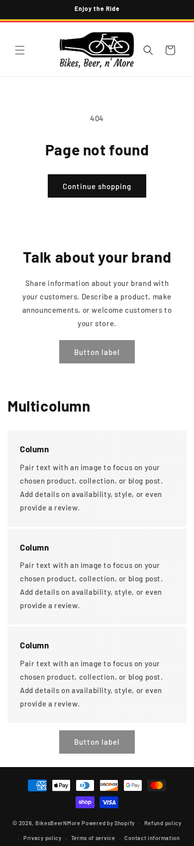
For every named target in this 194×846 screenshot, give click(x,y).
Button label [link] (97, 352)
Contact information (152, 838)
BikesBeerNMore (58, 822)
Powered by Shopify (108, 822)
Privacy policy (42, 838)
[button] (20, 50)
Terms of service (93, 838)
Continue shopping (97, 186)
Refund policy (163, 823)
